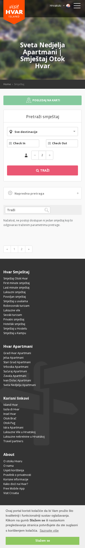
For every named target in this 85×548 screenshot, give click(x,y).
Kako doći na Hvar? (15, 484)
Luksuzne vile (11, 310)
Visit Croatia (11, 493)
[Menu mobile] (77, 6)
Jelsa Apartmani (13, 358)
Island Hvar (10, 405)
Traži (44, 170)
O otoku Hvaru (12, 461)
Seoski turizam (12, 315)
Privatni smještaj (13, 319)
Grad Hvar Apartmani (17, 353)
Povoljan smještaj (14, 297)
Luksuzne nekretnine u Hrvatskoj (24, 437)
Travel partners (13, 441)
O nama (8, 466)
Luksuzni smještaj (14, 292)
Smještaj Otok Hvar (15, 278)
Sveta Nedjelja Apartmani (19, 385)
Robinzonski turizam (16, 306)
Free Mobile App (14, 488)
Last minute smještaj (16, 287)
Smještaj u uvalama (15, 301)
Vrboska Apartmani (15, 367)
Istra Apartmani (13, 427)
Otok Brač (9, 418)
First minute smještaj (16, 283)
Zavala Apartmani (14, 376)
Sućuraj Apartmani (15, 371)
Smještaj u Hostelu (15, 328)
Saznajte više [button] (49, 530)
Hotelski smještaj (14, 324)
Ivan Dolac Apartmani (17, 380)
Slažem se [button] (42, 540)
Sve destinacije (26, 132)
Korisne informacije (15, 479)
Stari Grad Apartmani (17, 362)
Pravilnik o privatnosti (17, 475)
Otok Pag (9, 423)
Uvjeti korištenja (13, 470)
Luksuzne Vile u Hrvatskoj (19, 432)
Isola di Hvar (11, 409)
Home (7, 84)
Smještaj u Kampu (14, 333)
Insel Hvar (9, 414)
